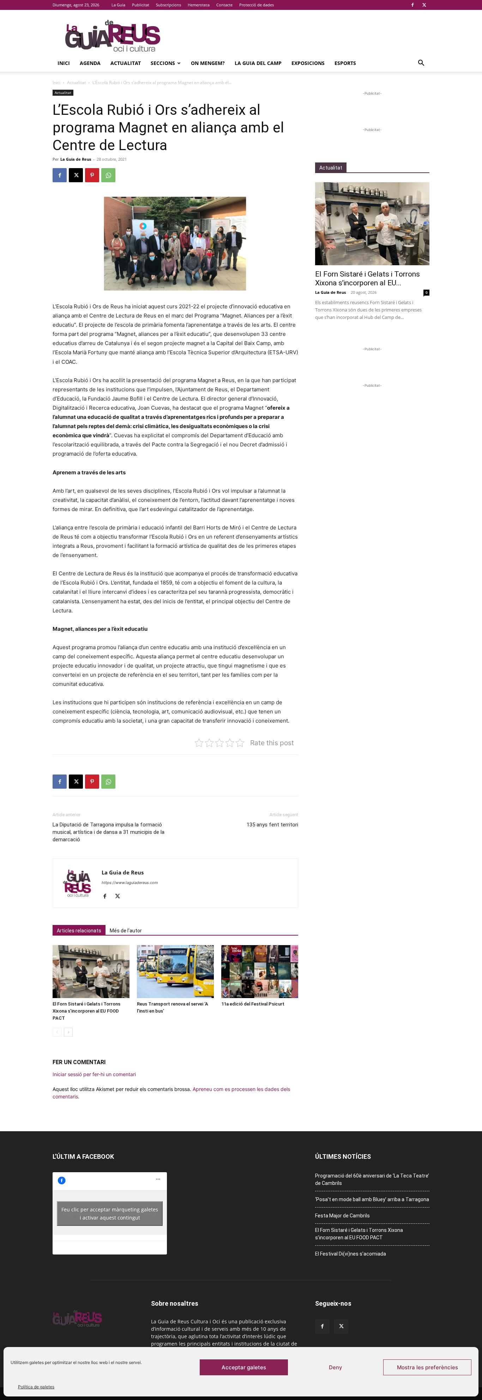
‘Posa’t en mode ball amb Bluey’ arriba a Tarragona (372, 1199)
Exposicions (308, 63)
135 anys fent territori (272, 824)
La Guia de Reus (75, 159)
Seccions (163, 63)
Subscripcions (168, 4)
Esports (345, 63)
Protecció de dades (256, 4)
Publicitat (140, 4)
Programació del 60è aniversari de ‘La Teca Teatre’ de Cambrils (372, 1179)
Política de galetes (36, 1386)
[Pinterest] (92, 175)
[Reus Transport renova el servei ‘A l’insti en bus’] (175, 971)
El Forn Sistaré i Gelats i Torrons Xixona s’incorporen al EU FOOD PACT (86, 1011)
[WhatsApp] (108, 175)
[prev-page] (57, 1032)
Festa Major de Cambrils (342, 1215)
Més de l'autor (126, 930)
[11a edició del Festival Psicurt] (259, 971)
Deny (335, 1367)
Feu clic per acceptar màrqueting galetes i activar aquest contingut (109, 1213)
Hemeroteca (199, 4)
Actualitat (125, 63)
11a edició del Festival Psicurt (252, 1004)
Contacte (224, 4)
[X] (424, 5)
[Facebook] (412, 5)
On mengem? (208, 63)
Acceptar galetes (244, 1367)
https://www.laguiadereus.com (130, 882)
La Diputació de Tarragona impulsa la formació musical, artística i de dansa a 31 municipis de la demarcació (108, 832)
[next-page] (68, 1032)
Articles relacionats (79, 930)
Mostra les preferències (427, 1367)
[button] (420, 63)
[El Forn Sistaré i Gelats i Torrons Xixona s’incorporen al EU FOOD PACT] (91, 971)
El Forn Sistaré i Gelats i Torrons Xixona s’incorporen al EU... (367, 278)
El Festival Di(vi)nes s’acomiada (350, 1254)
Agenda (90, 63)
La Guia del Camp (258, 63)
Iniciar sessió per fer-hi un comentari (94, 1074)
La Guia (118, 4)
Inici (64, 63)
